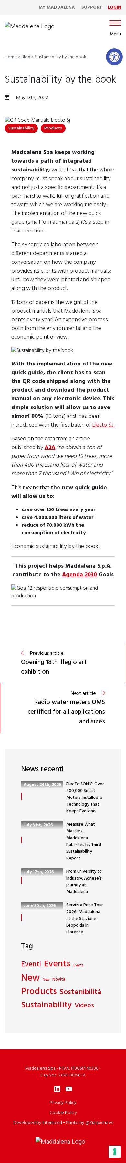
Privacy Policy (63, 1102)
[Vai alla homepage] (30, 26)
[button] (114, 56)
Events (57, 964)
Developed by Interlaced (37, 1123)
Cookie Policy (63, 1113)
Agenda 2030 (79, 575)
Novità (58, 979)
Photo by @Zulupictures (89, 1123)
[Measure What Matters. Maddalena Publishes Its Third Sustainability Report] (21, 840)
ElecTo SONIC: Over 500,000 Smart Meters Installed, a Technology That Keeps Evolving (85, 798)
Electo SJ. (103, 425)
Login (114, 7)
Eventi (31, 964)
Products (53, 128)
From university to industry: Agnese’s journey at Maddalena (84, 881)
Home (11, 57)
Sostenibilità (80, 992)
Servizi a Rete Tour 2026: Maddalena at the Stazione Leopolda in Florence (84, 919)
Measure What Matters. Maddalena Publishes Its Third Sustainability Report (83, 841)
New (30, 978)
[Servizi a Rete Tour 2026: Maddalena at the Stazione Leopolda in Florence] (21, 917)
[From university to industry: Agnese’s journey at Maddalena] (21, 880)
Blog (25, 57)
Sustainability (21, 128)
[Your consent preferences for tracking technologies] (115, 1152)
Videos (84, 1006)
